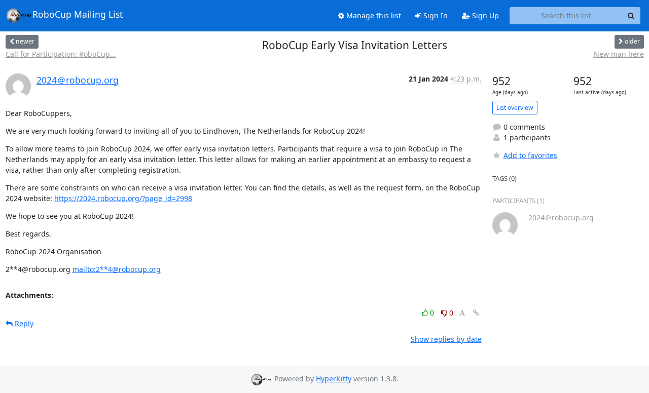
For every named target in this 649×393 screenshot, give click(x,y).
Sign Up (484, 15)
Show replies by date (446, 339)
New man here (619, 54)
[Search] (631, 15)
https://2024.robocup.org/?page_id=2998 (123, 198)
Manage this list (372, 15)
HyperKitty (333, 378)
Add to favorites (530, 155)
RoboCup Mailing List (77, 14)
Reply (23, 323)
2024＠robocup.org (78, 80)
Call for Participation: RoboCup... (61, 54)
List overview (514, 107)
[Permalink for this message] (476, 313)
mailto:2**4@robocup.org (117, 269)
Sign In (434, 15)
